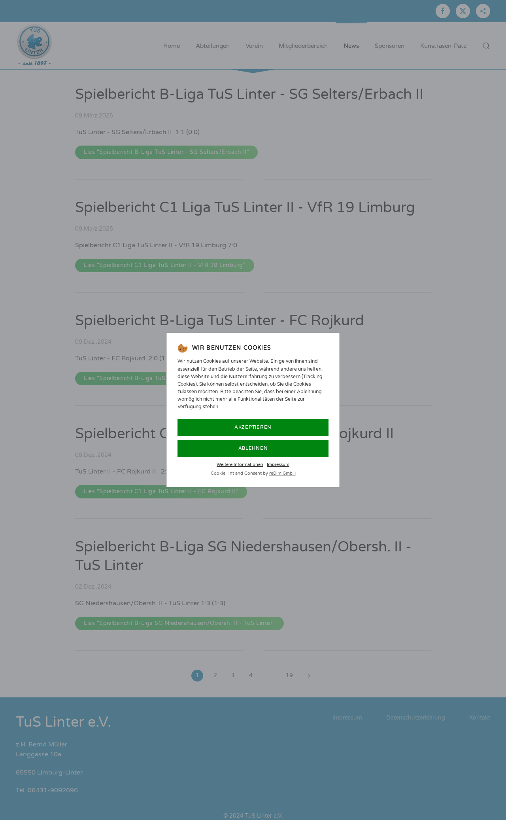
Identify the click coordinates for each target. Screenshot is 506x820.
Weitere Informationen (240, 464)
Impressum (278, 464)
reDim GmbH (282, 473)
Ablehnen (253, 448)
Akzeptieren (253, 427)
